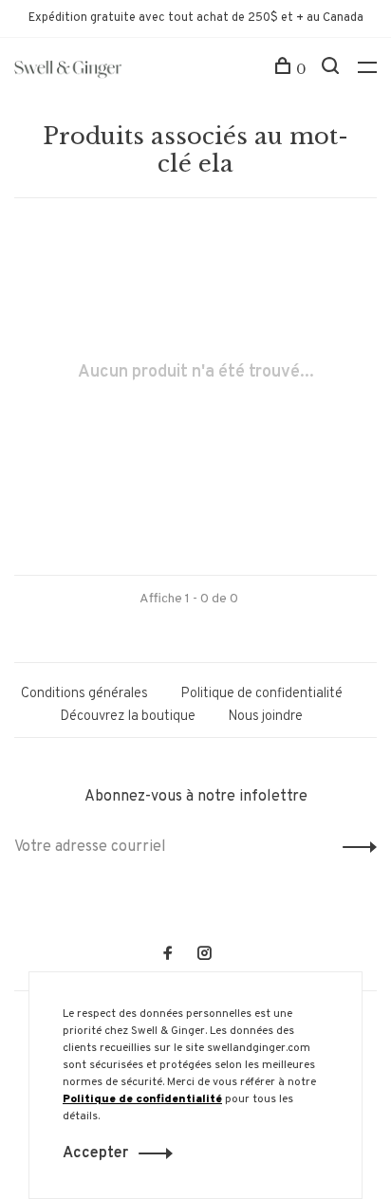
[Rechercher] (333, 69)
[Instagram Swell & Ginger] (204, 956)
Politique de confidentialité (261, 694)
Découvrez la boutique (128, 717)
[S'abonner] (354, 847)
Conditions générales (84, 694)
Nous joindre (265, 717)
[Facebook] (168, 956)
